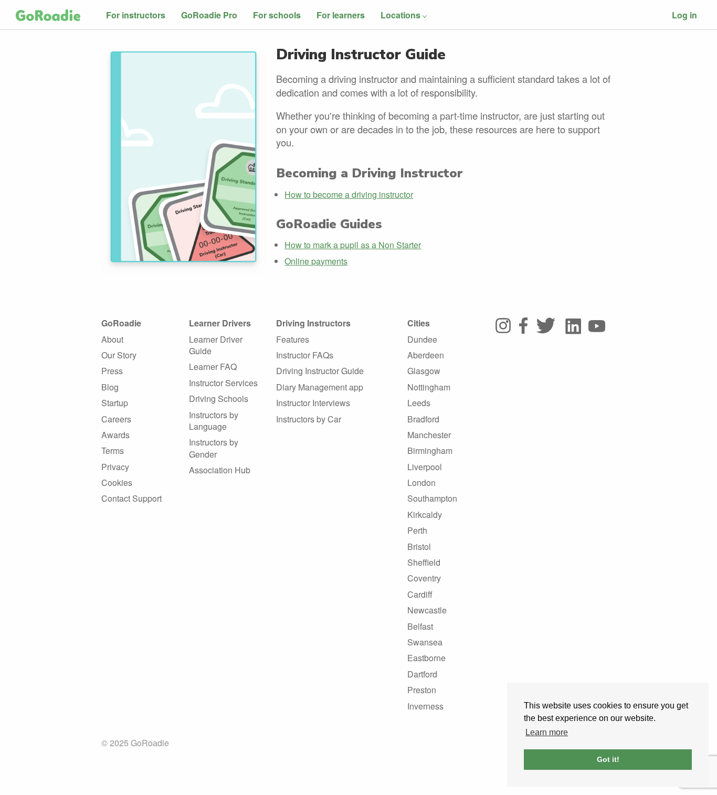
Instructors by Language (213, 420)
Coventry (424, 578)
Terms (112, 450)
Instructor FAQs (304, 355)
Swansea (424, 642)
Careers (116, 419)
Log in (684, 15)
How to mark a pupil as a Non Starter (352, 245)
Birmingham (429, 450)
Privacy (115, 467)
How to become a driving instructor (348, 194)
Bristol (419, 546)
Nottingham (428, 387)
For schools (277, 15)
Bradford (423, 419)
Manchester (429, 435)
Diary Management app (319, 387)
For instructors (135, 15)
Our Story (118, 355)
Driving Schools (218, 399)
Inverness (425, 706)
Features (292, 339)
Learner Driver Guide (215, 345)
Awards (115, 435)
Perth (417, 530)
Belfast (420, 626)
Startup (114, 403)
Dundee (422, 339)
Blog (110, 387)
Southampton (432, 498)
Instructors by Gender (213, 448)
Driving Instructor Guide (320, 371)
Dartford (422, 674)
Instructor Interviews (313, 403)
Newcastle (427, 610)
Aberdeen (425, 355)
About (112, 339)
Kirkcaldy (424, 514)
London (421, 482)
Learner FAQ (213, 367)
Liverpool (424, 467)
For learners (341, 15)
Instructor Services (223, 383)
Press (112, 371)
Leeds (418, 403)
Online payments (315, 261)
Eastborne (426, 658)
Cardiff (420, 594)
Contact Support (131, 498)
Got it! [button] (608, 759)
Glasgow (423, 371)
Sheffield (423, 562)
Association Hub (219, 470)
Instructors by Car (308, 419)
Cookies (116, 482)
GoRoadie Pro (209, 15)
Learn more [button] (546, 732)
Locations (400, 15)
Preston (421, 690)
